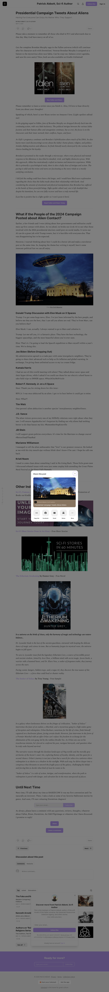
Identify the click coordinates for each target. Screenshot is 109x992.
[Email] (54, 513)
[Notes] (63, 513)
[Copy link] (36, 513)
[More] (72, 513)
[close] (75, 473)
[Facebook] (45, 513)
